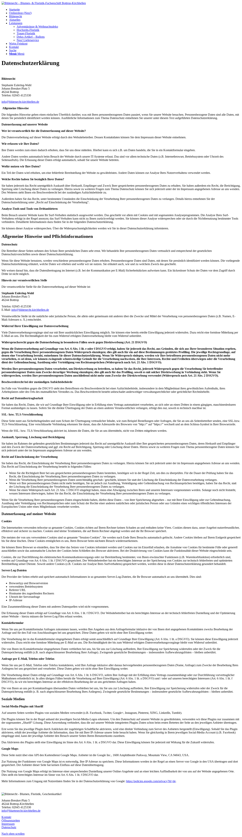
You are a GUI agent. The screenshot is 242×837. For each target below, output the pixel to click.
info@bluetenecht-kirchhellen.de (21, 810)
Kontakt (6, 817)
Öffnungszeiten (11, 820)
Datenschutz (9, 827)
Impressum (8, 823)
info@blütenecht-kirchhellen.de (20, 101)
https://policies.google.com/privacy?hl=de (151, 781)
